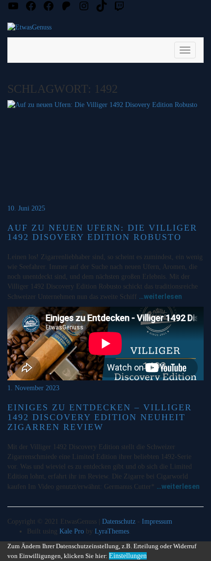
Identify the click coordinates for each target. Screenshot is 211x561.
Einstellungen (128, 556)
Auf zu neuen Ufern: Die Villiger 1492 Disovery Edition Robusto (102, 232)
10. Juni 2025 (26, 208)
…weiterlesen (160, 296)
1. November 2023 (33, 388)
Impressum (157, 521)
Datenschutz (118, 521)
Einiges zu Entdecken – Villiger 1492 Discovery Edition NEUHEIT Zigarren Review (99, 417)
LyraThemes (112, 531)
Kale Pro (71, 531)
